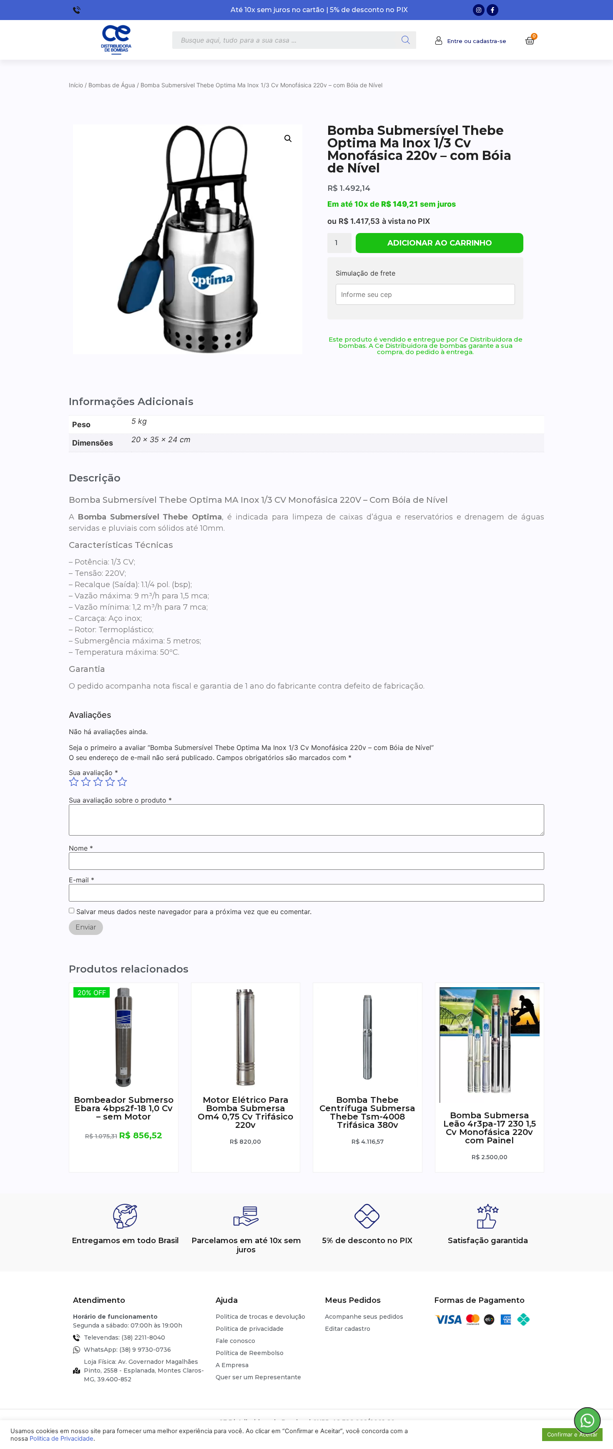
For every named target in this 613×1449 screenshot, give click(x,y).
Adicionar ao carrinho (439, 243)
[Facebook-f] (492, 10)
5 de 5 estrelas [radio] (122, 782)
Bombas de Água (111, 85)
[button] (288, 138)
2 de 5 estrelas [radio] (86, 782)
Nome (81, 848)
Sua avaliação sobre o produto (120, 800)
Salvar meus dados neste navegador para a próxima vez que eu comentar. (194, 911)
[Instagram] (479, 10)
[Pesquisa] (405, 40)
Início (76, 85)
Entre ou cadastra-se (476, 41)
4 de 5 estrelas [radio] (110, 782)
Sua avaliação (93, 772)
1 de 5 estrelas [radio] (74, 782)
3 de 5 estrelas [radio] (98, 782)
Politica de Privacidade (61, 1438)
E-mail (81, 879)
